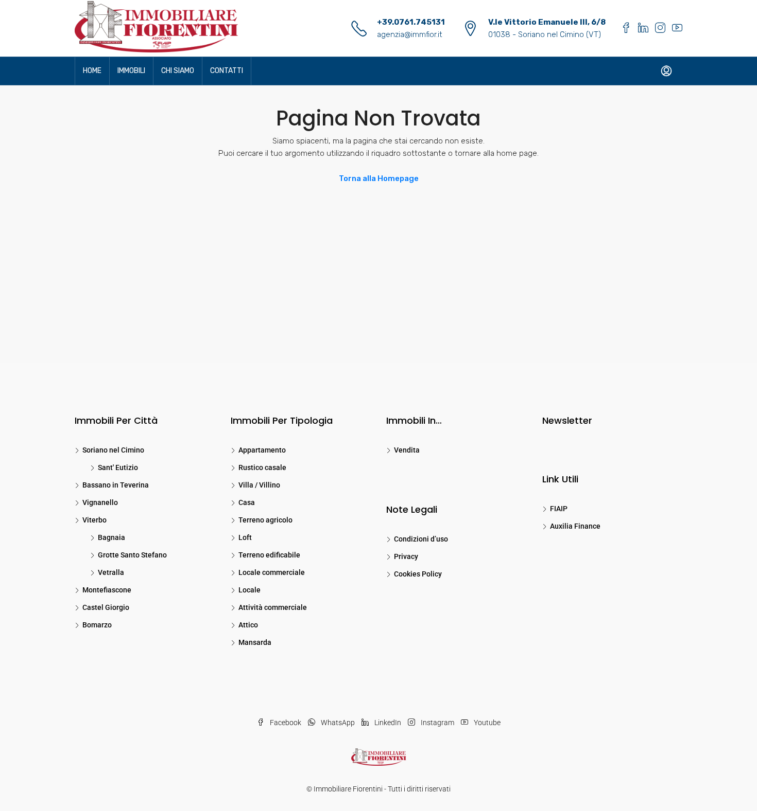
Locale (249, 590)
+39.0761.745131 (411, 22)
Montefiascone (106, 590)
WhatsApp (337, 722)
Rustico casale (262, 467)
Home (92, 70)
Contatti (226, 70)
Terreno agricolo (265, 520)
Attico (248, 625)
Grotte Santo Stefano (132, 555)
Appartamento (262, 450)
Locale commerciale (271, 572)
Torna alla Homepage (379, 178)
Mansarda (254, 642)
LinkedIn (388, 722)
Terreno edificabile (269, 555)
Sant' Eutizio (118, 467)
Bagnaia (111, 537)
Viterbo (94, 520)
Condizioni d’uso (421, 539)
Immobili (131, 70)
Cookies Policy (418, 574)
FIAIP (558, 508)
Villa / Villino (259, 485)
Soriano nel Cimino (113, 450)
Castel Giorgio (105, 607)
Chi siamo (177, 70)
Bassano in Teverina (115, 485)
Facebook (285, 722)
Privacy (406, 556)
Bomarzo (97, 625)
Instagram (437, 722)
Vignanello (100, 502)
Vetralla (111, 572)
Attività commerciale (272, 607)
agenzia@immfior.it (409, 34)
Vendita (407, 450)
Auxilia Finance (575, 526)
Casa (246, 502)
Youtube (486, 722)
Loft (245, 537)
